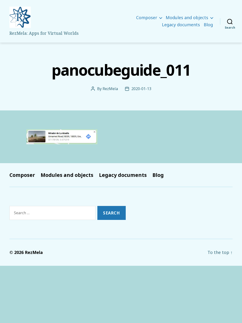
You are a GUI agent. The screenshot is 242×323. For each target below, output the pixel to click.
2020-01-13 (141, 88)
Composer (146, 17)
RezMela (110, 88)
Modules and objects (187, 17)
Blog (208, 24)
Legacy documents (181, 24)
